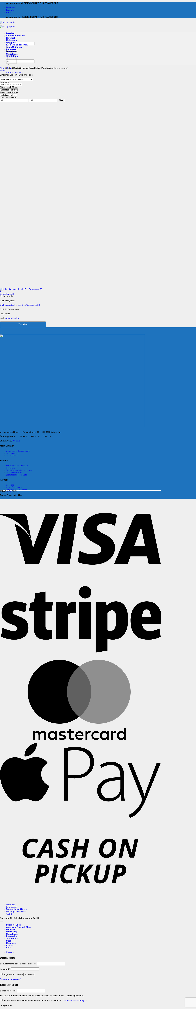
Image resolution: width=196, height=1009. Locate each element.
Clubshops (12, 934)
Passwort (5, 969)
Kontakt (10, 10)
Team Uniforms (14, 47)
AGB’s (9, 914)
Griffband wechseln (14, 473)
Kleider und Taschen (17, 45)
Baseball (10, 33)
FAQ (8, 12)
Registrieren (6, 1005)
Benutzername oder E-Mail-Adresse (18, 964)
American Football (15, 35)
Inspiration (11, 936)
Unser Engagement (14, 487)
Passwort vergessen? (10, 979)
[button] (2, 70)
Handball (10, 38)
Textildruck (12, 938)
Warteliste (23, 324)
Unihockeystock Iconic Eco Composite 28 (20, 305)
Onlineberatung (12, 453)
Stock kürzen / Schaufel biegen (19, 470)
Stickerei (10, 941)
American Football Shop (18, 927)
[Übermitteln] (7, 64)
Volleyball (11, 42)
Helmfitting (10, 468)
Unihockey (11, 40)
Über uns (11, 7)
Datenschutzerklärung (16, 909)
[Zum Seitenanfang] (1, 921)
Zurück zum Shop (14, 72)
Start (2, 68)
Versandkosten (12, 318)
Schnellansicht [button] (7, 294)
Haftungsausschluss (16, 911)
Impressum (11, 907)
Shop (8, 68)
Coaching (11, 52)
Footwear (11, 49)
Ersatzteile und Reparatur (16, 475)
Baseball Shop (13, 925)
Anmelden (29, 974)
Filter (61, 100)
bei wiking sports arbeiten (16, 489)
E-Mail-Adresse (8, 991)
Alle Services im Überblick (17, 466)
